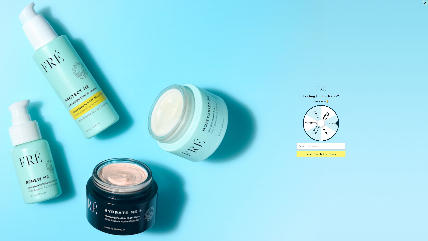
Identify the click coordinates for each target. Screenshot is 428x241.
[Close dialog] (425, 3)
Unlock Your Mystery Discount (321, 154)
